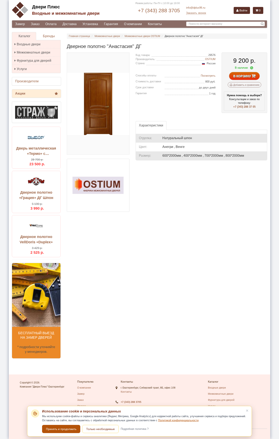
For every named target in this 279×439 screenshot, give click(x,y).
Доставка (69, 24)
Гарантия (111, 24)
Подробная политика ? (134, 428)
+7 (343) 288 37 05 (244, 106)
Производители (27, 81)
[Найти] (262, 24)
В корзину (242, 76)
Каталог (24, 36)
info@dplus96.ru (195, 7)
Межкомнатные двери (33, 52)
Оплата (51, 24)
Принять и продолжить (61, 429)
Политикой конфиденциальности (178, 420)
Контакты (155, 24)
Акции (20, 93)
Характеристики (151, 125)
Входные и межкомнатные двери (65, 13)
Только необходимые (100, 429)
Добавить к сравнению (246, 85)
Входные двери (28, 44)
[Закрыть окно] (247, 410)
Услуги (22, 69)
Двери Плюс (46, 6)
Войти (243, 10)
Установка (90, 24)
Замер (20, 24)
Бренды (49, 36)
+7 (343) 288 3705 (159, 10)
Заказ (35, 24)
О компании (133, 24)
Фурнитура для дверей (34, 60)
